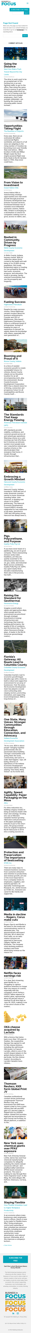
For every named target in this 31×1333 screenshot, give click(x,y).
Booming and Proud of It (12, 358)
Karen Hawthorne (9, 76)
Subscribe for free (19, 9)
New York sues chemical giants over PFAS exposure (14, 1147)
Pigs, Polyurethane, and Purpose (13, 539)
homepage (20, 29)
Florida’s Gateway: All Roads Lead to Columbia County (15, 663)
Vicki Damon (8, 190)
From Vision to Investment (13, 185)
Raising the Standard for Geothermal (12, 599)
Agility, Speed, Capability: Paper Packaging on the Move (15, 797)
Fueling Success (14, 303)
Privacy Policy (23, 1316)
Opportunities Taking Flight (14, 128)
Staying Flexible (15, 1206)
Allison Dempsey (9, 672)
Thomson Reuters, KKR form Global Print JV (15, 1087)
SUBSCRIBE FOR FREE (15, 1259)
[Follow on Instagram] (18, 1313)
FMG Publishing (9, 922)
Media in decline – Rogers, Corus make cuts (15, 917)
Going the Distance (13, 69)
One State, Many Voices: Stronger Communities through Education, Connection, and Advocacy (15, 730)
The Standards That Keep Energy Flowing (15, 419)
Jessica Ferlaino (9, 605)
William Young (8, 487)
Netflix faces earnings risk (12, 974)
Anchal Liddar (8, 427)
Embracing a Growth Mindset (14, 480)
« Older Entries (7, 1245)
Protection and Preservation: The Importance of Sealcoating (14, 857)
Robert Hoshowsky (10, 133)
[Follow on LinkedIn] (13, 1313)
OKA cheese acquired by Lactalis (12, 1029)
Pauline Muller (9, 253)
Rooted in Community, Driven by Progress (13, 244)
